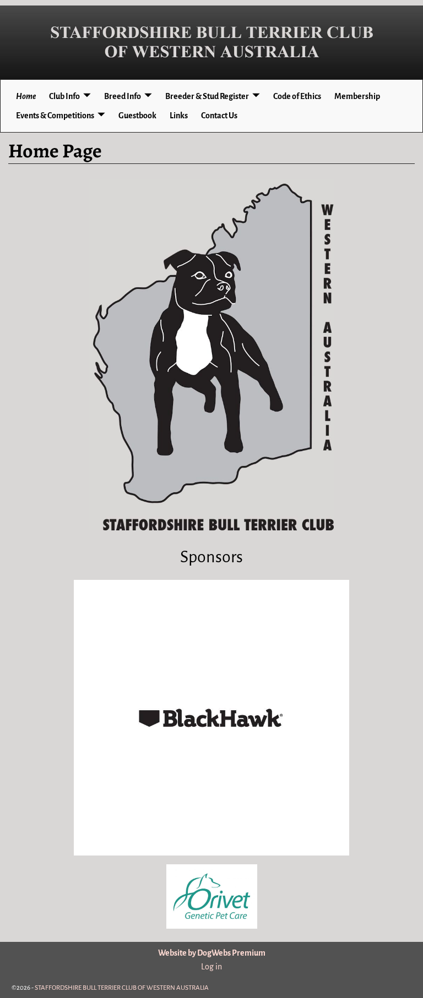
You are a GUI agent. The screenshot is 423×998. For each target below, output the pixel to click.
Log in (211, 966)
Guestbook (137, 115)
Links (179, 115)
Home (26, 96)
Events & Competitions (55, 115)
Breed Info (122, 96)
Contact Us (219, 115)
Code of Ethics (297, 96)
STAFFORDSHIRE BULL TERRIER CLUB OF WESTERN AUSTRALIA (122, 987)
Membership (357, 96)
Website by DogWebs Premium (211, 952)
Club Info (64, 96)
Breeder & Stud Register (207, 96)
